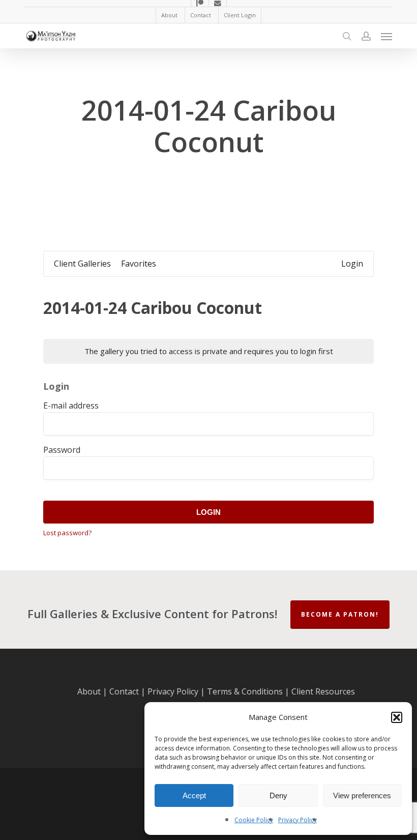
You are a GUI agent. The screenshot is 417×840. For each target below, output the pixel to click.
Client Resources (323, 691)
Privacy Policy (297, 820)
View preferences (362, 795)
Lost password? (67, 532)
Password (61, 450)
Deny (278, 795)
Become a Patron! (340, 614)
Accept (194, 795)
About (89, 691)
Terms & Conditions (245, 691)
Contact (124, 691)
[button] (397, 717)
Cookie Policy (253, 820)
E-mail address (71, 405)
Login (208, 512)
